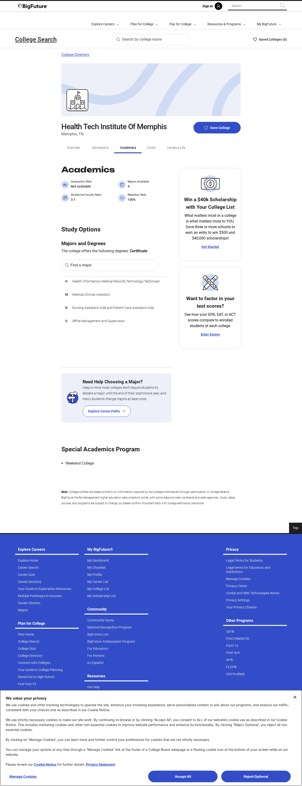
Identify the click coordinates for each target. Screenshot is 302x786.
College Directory (75, 54)
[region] (116, 322)
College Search (36, 39)
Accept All (183, 776)
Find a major (81, 265)
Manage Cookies (23, 776)
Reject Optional (256, 776)
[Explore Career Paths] (116, 398)
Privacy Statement (100, 764)
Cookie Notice (45, 764)
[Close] (295, 697)
